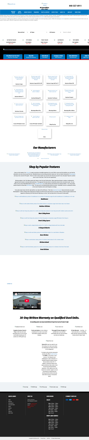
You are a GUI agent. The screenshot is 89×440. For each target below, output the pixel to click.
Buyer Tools (55, 12)
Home (9, 399)
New (9, 43)
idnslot (62, 18)
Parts (9, 406)
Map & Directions (30, 406)
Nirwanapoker (72, 174)
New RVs (10, 401)
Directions (78, 12)
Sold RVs (48, 438)
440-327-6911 (75, 5)
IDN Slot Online (13, 12)
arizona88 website (39, 183)
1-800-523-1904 (34, 403)
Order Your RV (28, 12)
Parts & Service (45, 12)
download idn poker (57, 190)
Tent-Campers (75, 42)
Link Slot (70, 12)
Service (10, 408)
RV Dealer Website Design (55, 438)
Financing (36, 12)
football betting (54, 354)
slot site (28, 172)
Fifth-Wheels (28, 42)
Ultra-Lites (60, 42)
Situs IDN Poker (11, 404)
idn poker (42, 16)
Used (12, 43)
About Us (62, 12)
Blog (9, 409)
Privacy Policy (43, 438)
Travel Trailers (44, 42)
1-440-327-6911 (33, 405)
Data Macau (19, 12)
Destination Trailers (11, 42)
